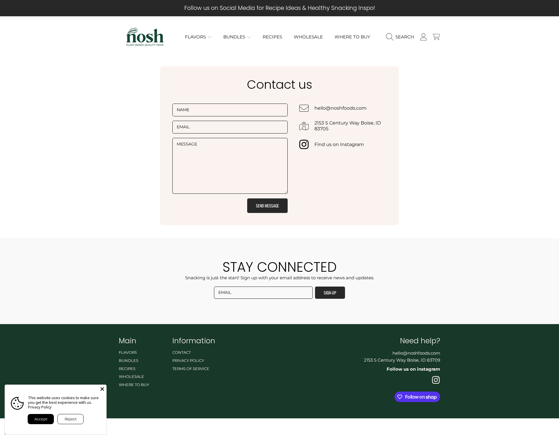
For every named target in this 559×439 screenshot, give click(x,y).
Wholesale (131, 376)
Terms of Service (190, 368)
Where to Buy (134, 384)
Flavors (196, 37)
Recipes (127, 368)
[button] (401, 37)
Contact (181, 352)
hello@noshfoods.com (340, 108)
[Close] (102, 389)
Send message (267, 205)
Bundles (234, 37)
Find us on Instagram (339, 144)
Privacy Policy (188, 360)
